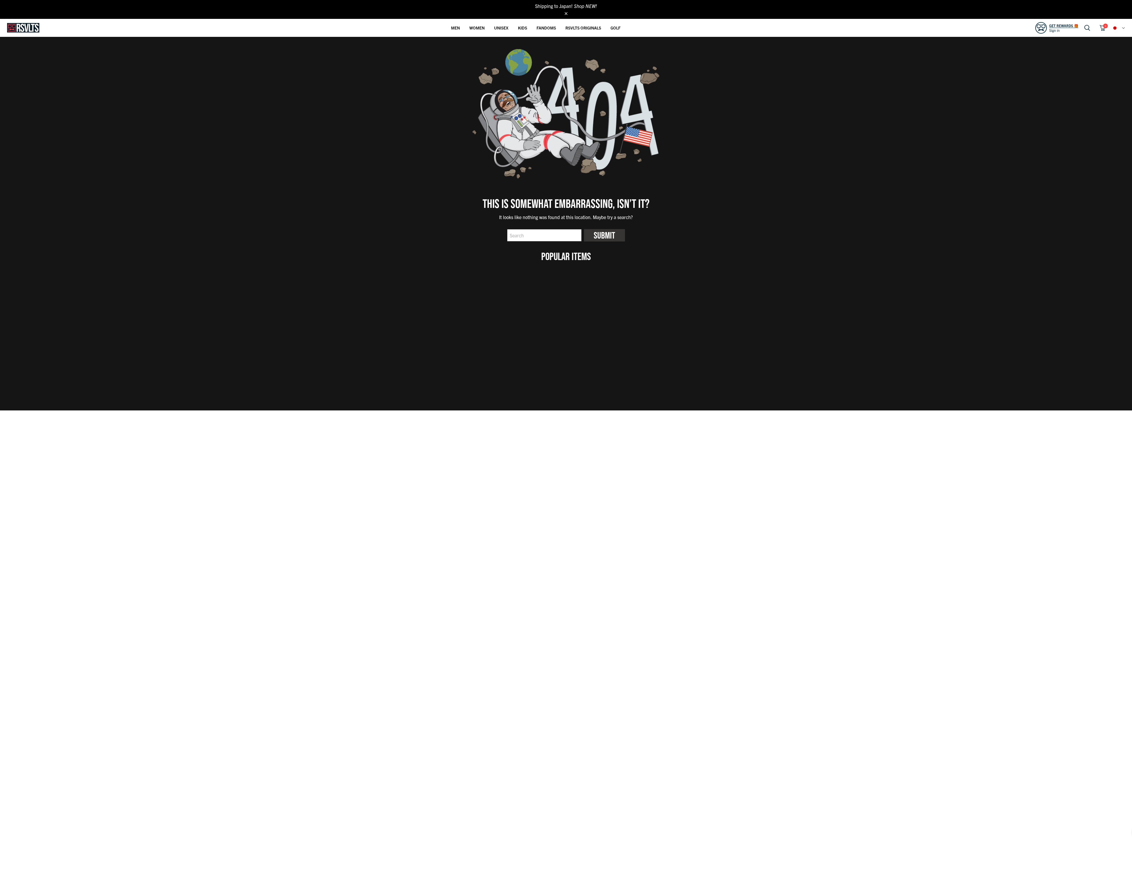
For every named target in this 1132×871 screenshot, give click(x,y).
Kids (522, 27)
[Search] (1087, 28)
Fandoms (546, 27)
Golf (616, 27)
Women (477, 27)
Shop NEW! (585, 6)
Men (455, 27)
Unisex (501, 27)
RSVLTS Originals (583, 27)
